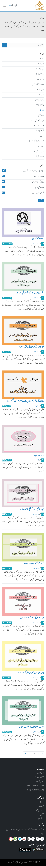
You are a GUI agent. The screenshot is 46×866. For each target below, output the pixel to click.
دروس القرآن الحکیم (38, 85)
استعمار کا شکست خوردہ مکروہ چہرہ (33, 563)
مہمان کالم (41, 115)
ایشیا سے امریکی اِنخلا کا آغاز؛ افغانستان (32, 618)
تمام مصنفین (41, 200)
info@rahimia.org (35, 790)
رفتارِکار (42, 64)
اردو (10, 6)
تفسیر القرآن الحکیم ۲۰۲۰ (37, 141)
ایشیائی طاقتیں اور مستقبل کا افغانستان (32, 509)
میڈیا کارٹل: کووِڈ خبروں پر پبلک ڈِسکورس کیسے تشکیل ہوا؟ (25, 401)
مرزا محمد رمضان (36, 243)
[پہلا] (42, 753)
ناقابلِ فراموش (40, 152)
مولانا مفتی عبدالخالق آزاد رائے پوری (23, 171)
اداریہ (42, 95)
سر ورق (41, 802)
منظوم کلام (41, 131)
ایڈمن (38, 460)
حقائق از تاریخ (40, 105)
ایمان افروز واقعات (38, 100)
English (16, 6)
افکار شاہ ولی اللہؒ (39, 157)
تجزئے (42, 136)
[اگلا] (29, 753)
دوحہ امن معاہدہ (39, 455)
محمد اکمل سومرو (36, 406)
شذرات (41, 146)
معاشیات (41, 90)
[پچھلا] (38, 753)
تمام (43, 59)
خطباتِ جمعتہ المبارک (38, 121)
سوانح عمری (40, 74)
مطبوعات (41, 806)
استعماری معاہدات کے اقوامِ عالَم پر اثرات (30, 293)
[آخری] (25, 753)
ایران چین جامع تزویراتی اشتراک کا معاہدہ (31, 673)
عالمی (42, 110)
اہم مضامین (41, 69)
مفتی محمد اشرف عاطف (23, 193)
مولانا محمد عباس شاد (23, 176)
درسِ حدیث (40, 79)
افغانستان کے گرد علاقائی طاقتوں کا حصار (31, 347)
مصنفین (42, 815)
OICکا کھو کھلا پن (38, 239)
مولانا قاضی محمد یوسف (23, 188)
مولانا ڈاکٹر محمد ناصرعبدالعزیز (23, 182)
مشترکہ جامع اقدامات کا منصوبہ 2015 (31, 727)
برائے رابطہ (40, 819)
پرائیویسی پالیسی (40, 810)
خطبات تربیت (40, 126)
